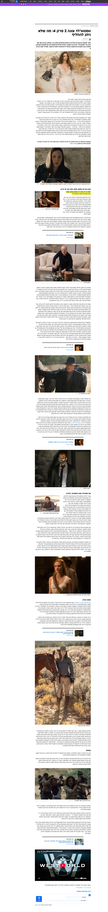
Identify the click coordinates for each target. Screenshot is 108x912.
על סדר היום (62, 4)
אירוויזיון (75, 4)
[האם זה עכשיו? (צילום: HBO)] (63, 470)
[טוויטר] (21, 4)
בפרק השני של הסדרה (77, 423)
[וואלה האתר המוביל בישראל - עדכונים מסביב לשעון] (88, 1)
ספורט (77, 1)
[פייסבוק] (19, 4)
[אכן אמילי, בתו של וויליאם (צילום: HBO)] (63, 684)
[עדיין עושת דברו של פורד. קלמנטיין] (63, 73)
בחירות (72, 1)
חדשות (82, 1)
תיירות (45, 1)
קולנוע (66, 4)
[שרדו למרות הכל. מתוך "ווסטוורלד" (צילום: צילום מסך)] (63, 785)
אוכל (55, 1)
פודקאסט (56, 4)
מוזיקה (70, 4)
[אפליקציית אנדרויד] (25, 4)
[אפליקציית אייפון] (23, 4)
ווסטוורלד (89, 887)
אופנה (34, 1)
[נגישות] (2, 1)
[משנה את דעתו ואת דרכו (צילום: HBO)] (63, 375)
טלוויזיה (79, 4)
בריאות (50, 1)
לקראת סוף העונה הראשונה (82, 602)
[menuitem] (81, 1)
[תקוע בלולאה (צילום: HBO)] (63, 264)
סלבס (63, 1)
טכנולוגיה (40, 1)
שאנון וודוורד (79, 887)
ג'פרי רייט (84, 887)
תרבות (67, 1)
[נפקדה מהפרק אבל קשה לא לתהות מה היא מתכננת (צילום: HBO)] (63, 576)
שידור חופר (73, 143)
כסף (59, 1)
